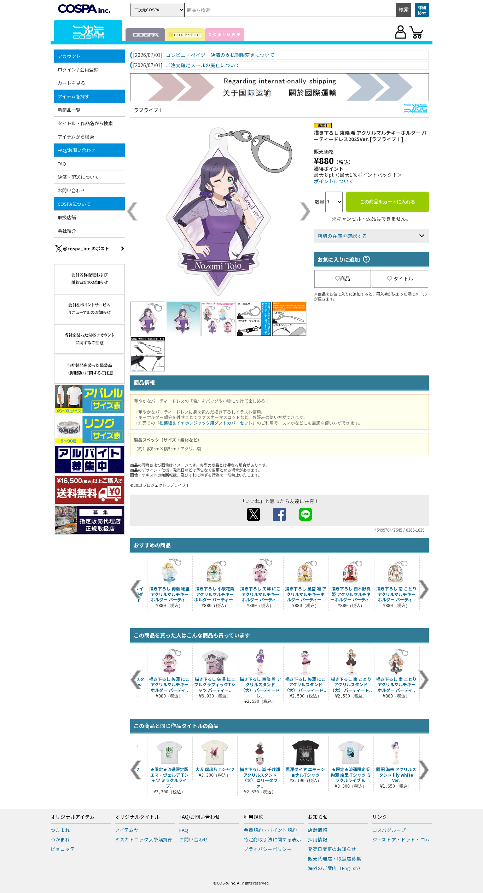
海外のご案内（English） (335, 868)
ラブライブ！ (148, 109)
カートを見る (71, 83)
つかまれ (60, 839)
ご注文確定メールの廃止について (203, 65)
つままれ (60, 830)
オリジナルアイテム (73, 817)
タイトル (403, 278)
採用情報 (317, 839)
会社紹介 (67, 230)
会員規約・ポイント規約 (270, 830)
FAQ (62, 163)
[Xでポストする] (253, 518)
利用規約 (253, 817)
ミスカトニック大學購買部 (144, 839)
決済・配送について (78, 177)
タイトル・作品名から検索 (85, 123)
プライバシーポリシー (268, 849)
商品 (345, 278)
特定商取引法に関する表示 (273, 839)
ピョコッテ (63, 849)
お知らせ (318, 817)
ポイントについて (334, 181)
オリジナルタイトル (137, 817)
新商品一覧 (69, 109)
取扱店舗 (67, 217)
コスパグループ (389, 830)
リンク (379, 817)
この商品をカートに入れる (387, 201)
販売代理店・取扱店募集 (334, 858)
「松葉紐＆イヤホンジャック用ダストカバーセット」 (206, 423)
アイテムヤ (127, 830)
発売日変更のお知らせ (332, 849)
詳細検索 (422, 10)
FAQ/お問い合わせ (199, 817)
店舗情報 (317, 830)
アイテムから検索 (76, 136)
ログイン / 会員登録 (78, 69)
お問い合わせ (71, 190)
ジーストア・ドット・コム (401, 839)
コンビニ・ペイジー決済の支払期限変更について (220, 55)
